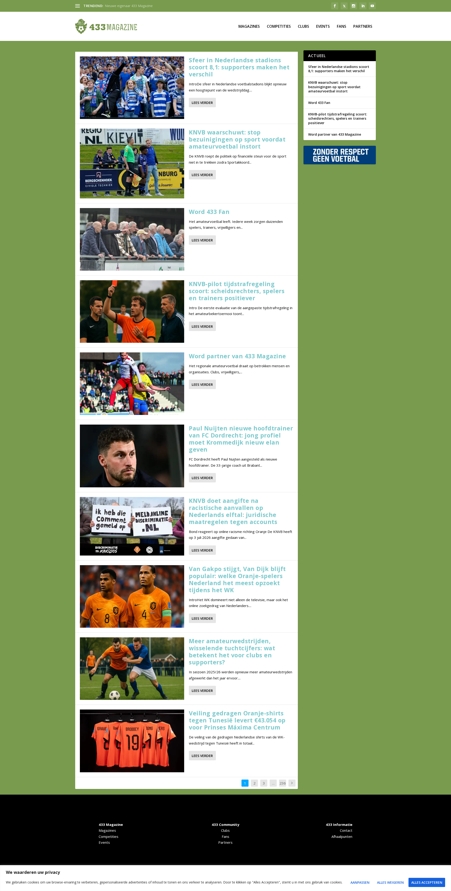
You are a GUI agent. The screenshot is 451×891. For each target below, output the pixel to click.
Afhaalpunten (341, 836)
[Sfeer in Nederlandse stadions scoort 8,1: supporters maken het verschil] (132, 87)
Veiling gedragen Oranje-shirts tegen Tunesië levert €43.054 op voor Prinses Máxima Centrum (237, 720)
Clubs (303, 26)
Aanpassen (359, 882)
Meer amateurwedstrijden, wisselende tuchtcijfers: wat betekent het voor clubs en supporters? (232, 651)
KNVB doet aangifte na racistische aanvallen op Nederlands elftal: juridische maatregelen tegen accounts (233, 511)
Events (323, 26)
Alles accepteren (426, 882)
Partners (362, 26)
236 (283, 783)
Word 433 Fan (209, 212)
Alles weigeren (390, 882)
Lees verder (202, 102)
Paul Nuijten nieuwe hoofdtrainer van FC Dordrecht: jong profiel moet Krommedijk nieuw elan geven (241, 438)
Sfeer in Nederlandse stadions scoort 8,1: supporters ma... (149, 6)
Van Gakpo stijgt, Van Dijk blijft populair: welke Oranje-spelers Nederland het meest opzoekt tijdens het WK (237, 579)
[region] (225, 878)
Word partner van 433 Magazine (237, 356)
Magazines (249, 26)
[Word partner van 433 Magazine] (132, 383)
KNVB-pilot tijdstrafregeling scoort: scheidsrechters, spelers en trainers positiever (236, 291)
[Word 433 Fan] (132, 239)
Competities (279, 26)
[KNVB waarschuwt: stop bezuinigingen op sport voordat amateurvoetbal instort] (132, 163)
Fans (341, 26)
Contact (346, 830)
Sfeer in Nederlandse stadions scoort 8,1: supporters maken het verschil (239, 67)
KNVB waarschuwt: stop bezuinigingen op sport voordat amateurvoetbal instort (237, 139)
